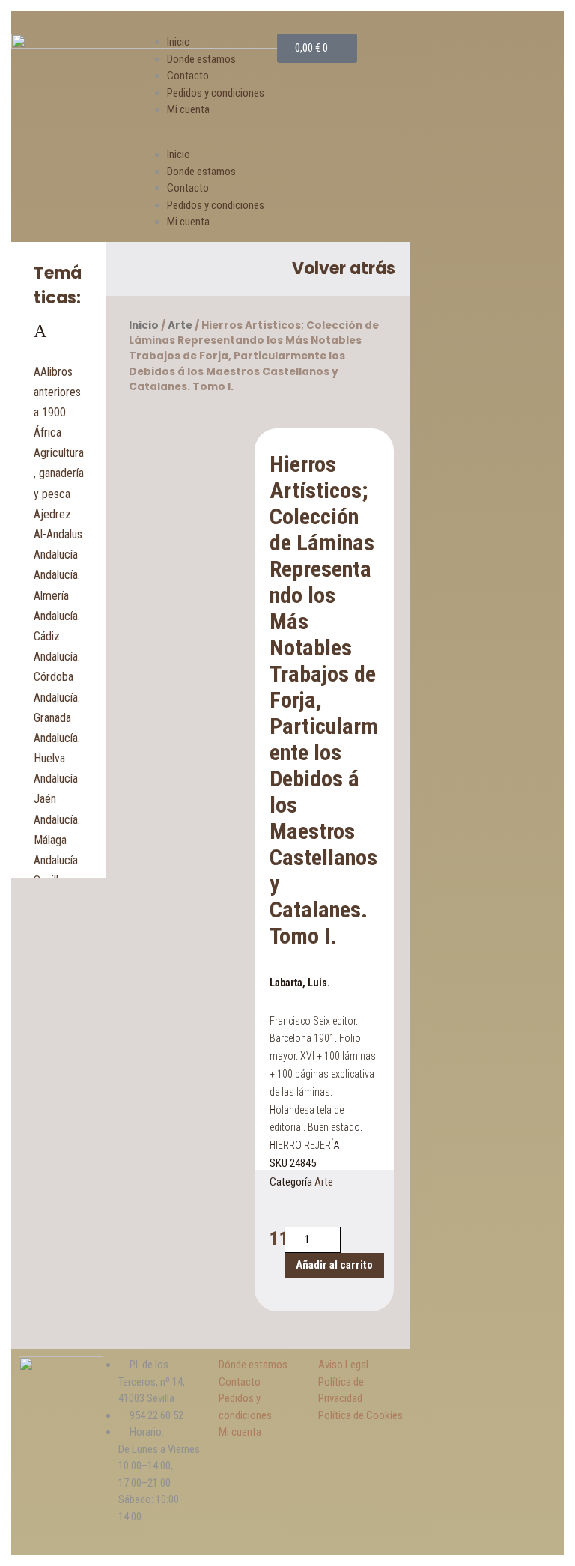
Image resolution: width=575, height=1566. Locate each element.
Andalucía (56, 554)
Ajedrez (52, 514)
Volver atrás (343, 268)
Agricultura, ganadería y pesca (59, 473)
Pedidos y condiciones (215, 93)
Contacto (188, 75)
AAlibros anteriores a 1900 (57, 392)
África (47, 432)
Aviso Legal (343, 1364)
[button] (211, 138)
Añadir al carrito (334, 1265)
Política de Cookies (360, 1415)
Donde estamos (201, 59)
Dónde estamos (253, 1364)
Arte (180, 325)
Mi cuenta (188, 109)
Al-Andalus (58, 534)
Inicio (178, 42)
